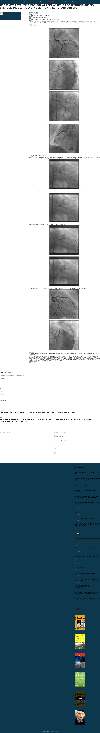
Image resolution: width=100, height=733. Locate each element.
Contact (55, 454)
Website (2, 394)
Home (25, 1)
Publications (43, 1)
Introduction (33, 1)
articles (59, 1)
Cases (10, 18)
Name (1, 388)
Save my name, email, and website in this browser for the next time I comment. (19, 398)
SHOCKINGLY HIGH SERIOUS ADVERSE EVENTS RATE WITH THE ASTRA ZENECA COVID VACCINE (87, 511)
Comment (2, 378)
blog (52, 1)
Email (1, 391)
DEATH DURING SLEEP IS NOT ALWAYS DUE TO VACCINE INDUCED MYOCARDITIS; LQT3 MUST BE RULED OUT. (87, 504)
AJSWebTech (79, 731)
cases (66, 1)
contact (74, 1)
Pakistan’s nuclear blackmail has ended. (84, 485)
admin (10, 15)
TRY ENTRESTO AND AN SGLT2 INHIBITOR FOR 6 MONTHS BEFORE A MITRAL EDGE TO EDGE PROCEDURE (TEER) (87, 524)
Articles (55, 452)
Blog (54, 453)
